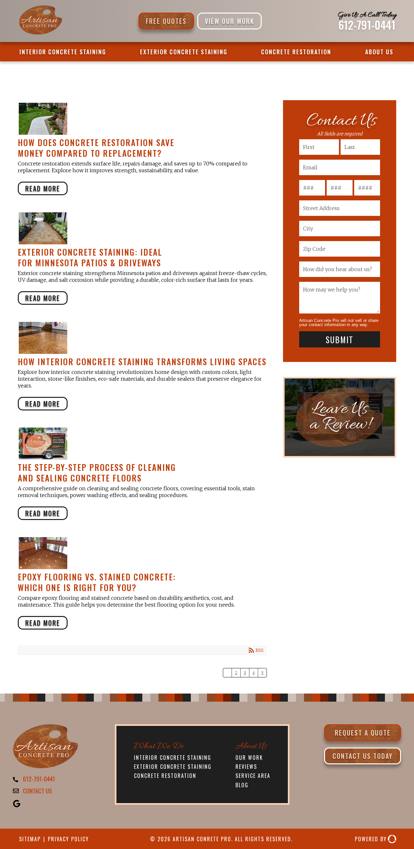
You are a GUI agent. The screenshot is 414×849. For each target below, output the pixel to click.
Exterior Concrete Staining (183, 52)
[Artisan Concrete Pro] (40, 33)
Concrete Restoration (296, 52)
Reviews (246, 766)
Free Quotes (166, 21)
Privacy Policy (68, 839)
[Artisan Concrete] (45, 765)
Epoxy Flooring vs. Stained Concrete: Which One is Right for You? (140, 553)
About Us (379, 52)
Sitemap (30, 839)
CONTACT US (37, 790)
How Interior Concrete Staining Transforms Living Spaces (140, 338)
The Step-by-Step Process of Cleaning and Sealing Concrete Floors (140, 444)
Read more (42, 188)
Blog (241, 785)
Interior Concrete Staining (62, 52)
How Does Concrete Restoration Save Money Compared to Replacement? (140, 119)
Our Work (249, 757)
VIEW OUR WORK (229, 21)
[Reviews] (340, 417)
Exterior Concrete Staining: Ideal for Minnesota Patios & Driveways (140, 228)
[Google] (17, 804)
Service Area (252, 776)
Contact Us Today (362, 756)
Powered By (371, 839)
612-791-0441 (367, 24)
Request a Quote (363, 733)
